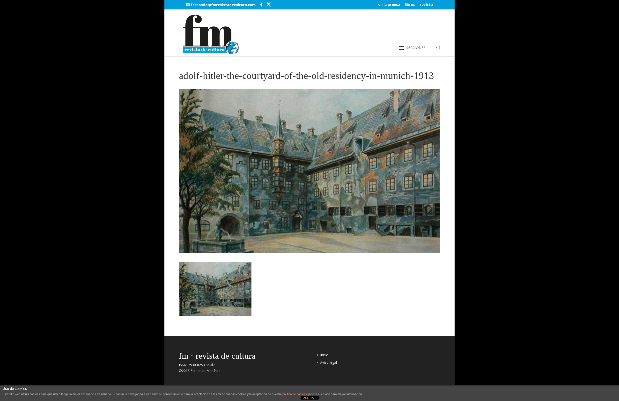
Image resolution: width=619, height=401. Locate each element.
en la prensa (389, 5)
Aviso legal (328, 362)
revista (426, 5)
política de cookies (294, 394)
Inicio (324, 355)
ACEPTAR (309, 397)
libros (410, 5)
